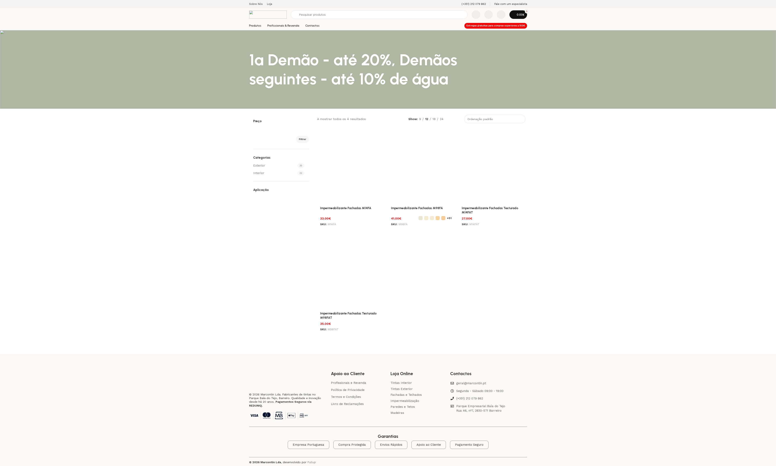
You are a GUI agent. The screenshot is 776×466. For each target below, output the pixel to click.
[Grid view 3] (451, 119)
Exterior (259, 165)
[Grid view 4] (458, 119)
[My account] (501, 15)
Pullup (311, 462)
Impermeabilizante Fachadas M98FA (417, 208)
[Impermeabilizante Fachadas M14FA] (350, 165)
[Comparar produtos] (476, 15)
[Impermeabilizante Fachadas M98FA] (421, 165)
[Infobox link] (471, 4)
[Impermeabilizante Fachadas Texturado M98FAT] (350, 271)
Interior (258, 173)
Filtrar (302, 139)
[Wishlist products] (488, 15)
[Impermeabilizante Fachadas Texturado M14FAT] (492, 165)
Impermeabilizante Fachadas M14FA (345, 208)
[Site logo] (268, 14)
